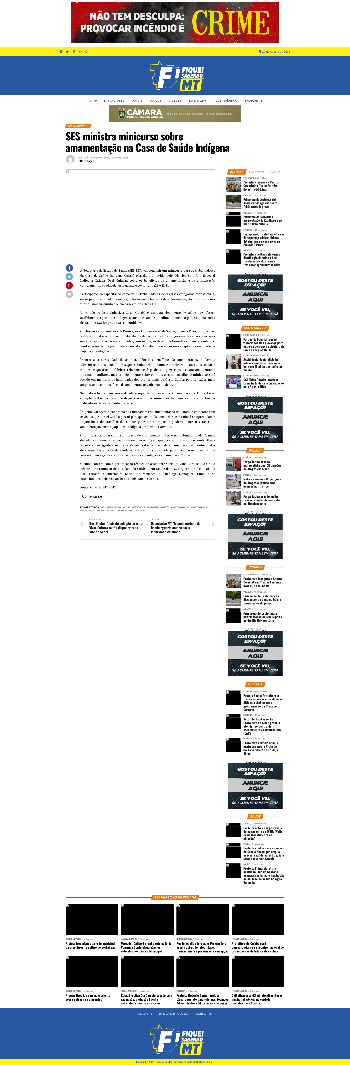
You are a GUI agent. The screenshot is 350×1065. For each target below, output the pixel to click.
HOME (92, 100)
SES (132, 511)
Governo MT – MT (103, 487)
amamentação (112, 507)
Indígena (154, 507)
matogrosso (201, 507)
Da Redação (87, 161)
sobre (141, 511)
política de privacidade (173, 1013)
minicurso (88, 511)
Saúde (123, 511)
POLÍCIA (137, 100)
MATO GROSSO (114, 100)
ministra (103, 511)
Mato (166, 507)
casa (127, 507)
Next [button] (274, 22)
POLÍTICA (156, 100)
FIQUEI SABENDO (225, 100)
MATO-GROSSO (181, 507)
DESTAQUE (139, 507)
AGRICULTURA (197, 100)
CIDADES (175, 100)
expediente (253, 100)
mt (114, 511)
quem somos (203, 1013)
